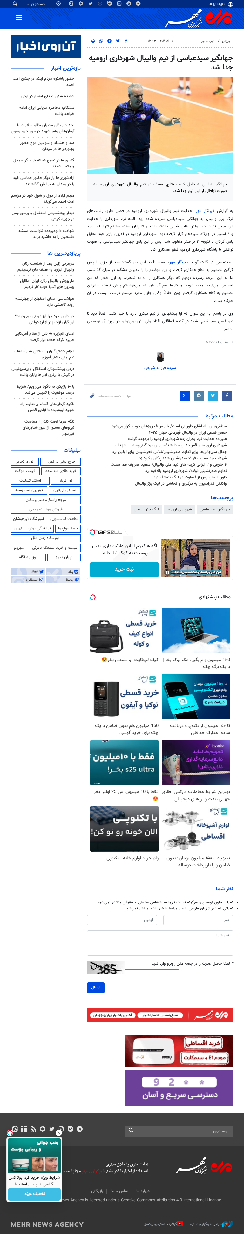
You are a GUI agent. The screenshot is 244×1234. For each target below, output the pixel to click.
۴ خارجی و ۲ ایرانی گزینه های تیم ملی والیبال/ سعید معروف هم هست (169, 465)
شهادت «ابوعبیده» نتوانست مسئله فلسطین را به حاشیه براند (46, 234)
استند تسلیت (30, 480)
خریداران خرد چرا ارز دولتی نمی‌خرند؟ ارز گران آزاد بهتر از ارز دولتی (44, 319)
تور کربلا (65, 480)
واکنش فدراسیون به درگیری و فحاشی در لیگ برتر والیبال (181, 484)
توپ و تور (208, 41)
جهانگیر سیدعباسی (215, 509)
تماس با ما (119, 1191)
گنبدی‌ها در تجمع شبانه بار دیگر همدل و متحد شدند (43, 163)
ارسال (95, 987)
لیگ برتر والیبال (146, 509)
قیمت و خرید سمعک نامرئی (55, 548)
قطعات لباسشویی (64, 519)
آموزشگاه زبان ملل (46, 538)
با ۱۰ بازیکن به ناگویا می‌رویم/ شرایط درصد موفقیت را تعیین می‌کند (45, 390)
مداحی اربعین (64, 490)
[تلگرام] (80, 1129)
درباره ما (143, 1191)
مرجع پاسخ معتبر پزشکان (46, 500)
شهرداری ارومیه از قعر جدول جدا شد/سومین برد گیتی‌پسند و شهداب (171, 445)
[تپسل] (92, 532)
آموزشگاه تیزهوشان (28, 519)
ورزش (226, 41)
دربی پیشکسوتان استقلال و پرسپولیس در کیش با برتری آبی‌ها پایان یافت (42, 372)
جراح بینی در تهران (60, 461)
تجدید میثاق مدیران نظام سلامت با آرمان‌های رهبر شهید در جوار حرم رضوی (42, 128)
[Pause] (168, 572)
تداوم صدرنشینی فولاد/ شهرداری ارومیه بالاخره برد (186, 471)
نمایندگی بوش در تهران (32, 528)
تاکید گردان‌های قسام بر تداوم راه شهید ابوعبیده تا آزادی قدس (47, 407)
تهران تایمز (64, 557)
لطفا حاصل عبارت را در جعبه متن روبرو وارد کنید (192, 964)
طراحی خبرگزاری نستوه (206, 1224)
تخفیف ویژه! (34, 1194)
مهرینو (19, 548)
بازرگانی (97, 1191)
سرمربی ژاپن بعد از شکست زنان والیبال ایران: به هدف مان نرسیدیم (45, 266)
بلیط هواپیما (68, 528)
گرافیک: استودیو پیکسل (160, 1224)
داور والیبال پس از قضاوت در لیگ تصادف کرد (190, 477)
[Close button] (59, 1133)
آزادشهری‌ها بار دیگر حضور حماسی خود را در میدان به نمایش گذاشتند (43, 181)
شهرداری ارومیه (179, 509)
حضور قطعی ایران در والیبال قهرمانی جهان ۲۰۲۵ (188, 433)
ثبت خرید (124, 570)
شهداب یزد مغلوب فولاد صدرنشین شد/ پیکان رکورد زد (183, 458)
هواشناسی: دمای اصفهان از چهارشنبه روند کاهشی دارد (44, 302)
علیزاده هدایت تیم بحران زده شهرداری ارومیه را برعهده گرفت (177, 439)
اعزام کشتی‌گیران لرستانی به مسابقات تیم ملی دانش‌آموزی (44, 354)
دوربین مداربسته (29, 490)
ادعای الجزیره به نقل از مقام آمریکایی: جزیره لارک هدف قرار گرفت (43, 337)
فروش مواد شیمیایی (46, 509)
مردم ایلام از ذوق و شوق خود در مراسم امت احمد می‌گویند (42, 199)
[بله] (70, 1129)
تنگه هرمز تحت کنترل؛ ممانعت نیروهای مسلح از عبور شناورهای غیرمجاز (48, 427)
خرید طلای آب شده (61, 471)
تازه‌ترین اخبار (66, 68)
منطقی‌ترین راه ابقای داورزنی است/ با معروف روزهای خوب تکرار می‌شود (169, 426)
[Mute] (176, 572)
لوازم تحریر (24, 461)
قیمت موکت (25, 471)
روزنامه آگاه (28, 557)
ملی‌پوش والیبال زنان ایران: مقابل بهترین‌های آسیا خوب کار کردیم (47, 284)
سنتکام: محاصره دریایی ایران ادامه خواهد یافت (46, 111)
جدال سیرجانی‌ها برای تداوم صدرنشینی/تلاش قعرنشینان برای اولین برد (169, 452)
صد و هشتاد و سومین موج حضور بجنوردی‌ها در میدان (47, 146)
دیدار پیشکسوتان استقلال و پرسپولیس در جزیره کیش (43, 216)
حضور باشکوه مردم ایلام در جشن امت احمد (43, 81)
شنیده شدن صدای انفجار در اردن (47, 96)
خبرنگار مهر (206, 211)
